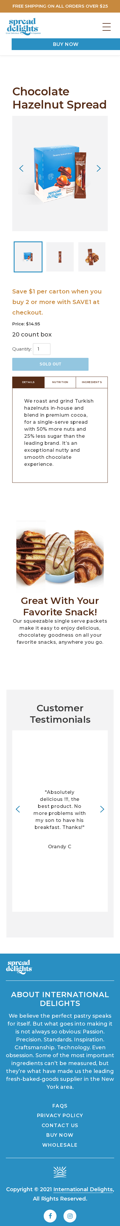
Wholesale (60, 1145)
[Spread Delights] (23, 27)
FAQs (60, 1106)
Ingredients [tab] (92, 382)
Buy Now (66, 44)
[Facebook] (50, 1216)
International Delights (83, 1189)
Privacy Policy (60, 1115)
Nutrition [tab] (60, 382)
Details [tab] (28, 382)
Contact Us (60, 1125)
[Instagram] (69, 1216)
